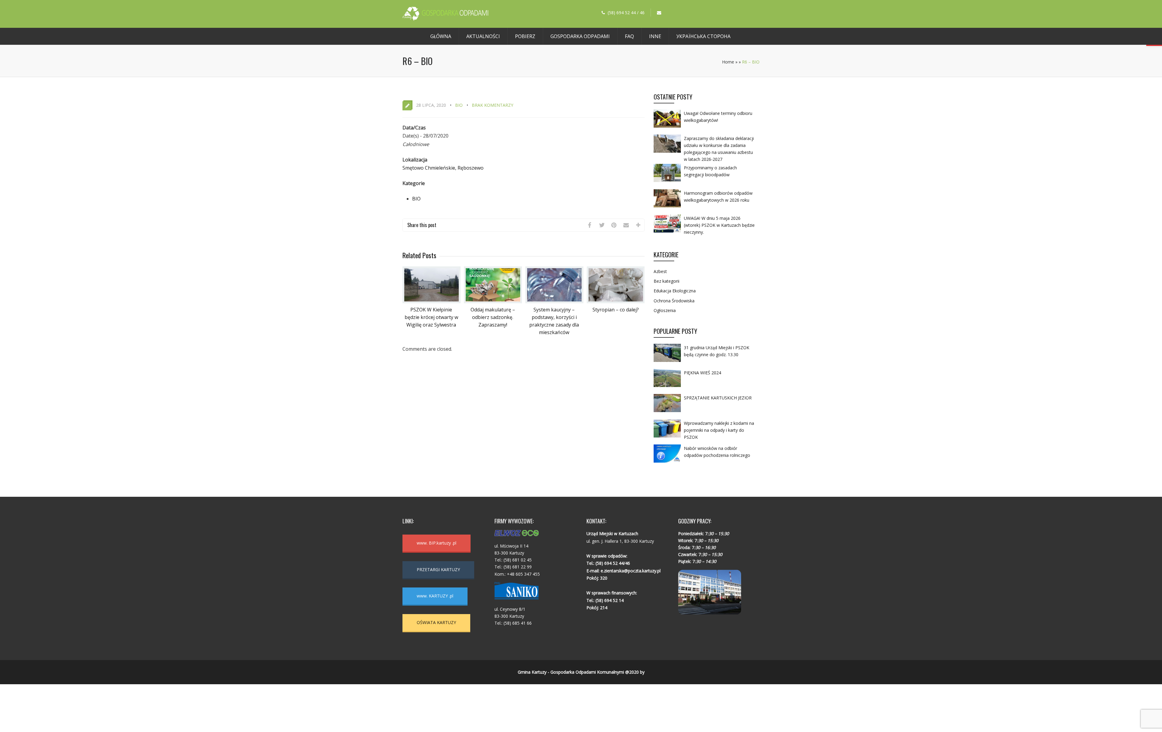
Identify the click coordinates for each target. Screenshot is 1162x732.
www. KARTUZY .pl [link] (435, 596)
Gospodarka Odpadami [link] (580, 36)
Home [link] (728, 62)
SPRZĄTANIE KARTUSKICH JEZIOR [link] (718, 398)
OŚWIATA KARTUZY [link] (436, 622)
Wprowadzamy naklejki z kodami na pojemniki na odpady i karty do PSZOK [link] (719, 430)
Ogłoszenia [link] (665, 310)
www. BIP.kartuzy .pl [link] (436, 543)
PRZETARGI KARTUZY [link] (438, 569)
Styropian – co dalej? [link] (615, 309)
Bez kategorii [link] (666, 281)
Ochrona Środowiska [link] (674, 301)
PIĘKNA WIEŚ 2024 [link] (702, 373)
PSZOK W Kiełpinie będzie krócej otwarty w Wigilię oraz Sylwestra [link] (431, 317)
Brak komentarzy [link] (492, 105)
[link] (445, 19)
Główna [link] (440, 36)
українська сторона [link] (703, 36)
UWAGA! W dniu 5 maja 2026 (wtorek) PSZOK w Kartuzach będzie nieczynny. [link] (719, 225)
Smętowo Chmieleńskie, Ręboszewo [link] (443, 167)
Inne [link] (655, 36)
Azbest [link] (660, 271)
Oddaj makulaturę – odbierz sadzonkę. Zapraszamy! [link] (493, 317)
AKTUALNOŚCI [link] (483, 36)
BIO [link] (459, 105)
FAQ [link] (629, 36)
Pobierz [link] (525, 36)
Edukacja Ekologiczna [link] (675, 291)
